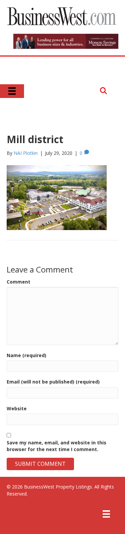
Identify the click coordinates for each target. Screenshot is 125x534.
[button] (103, 91)
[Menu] (12, 91)
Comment (18, 282)
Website (17, 408)
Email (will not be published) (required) (53, 382)
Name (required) (26, 355)
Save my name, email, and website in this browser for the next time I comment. (56, 445)
